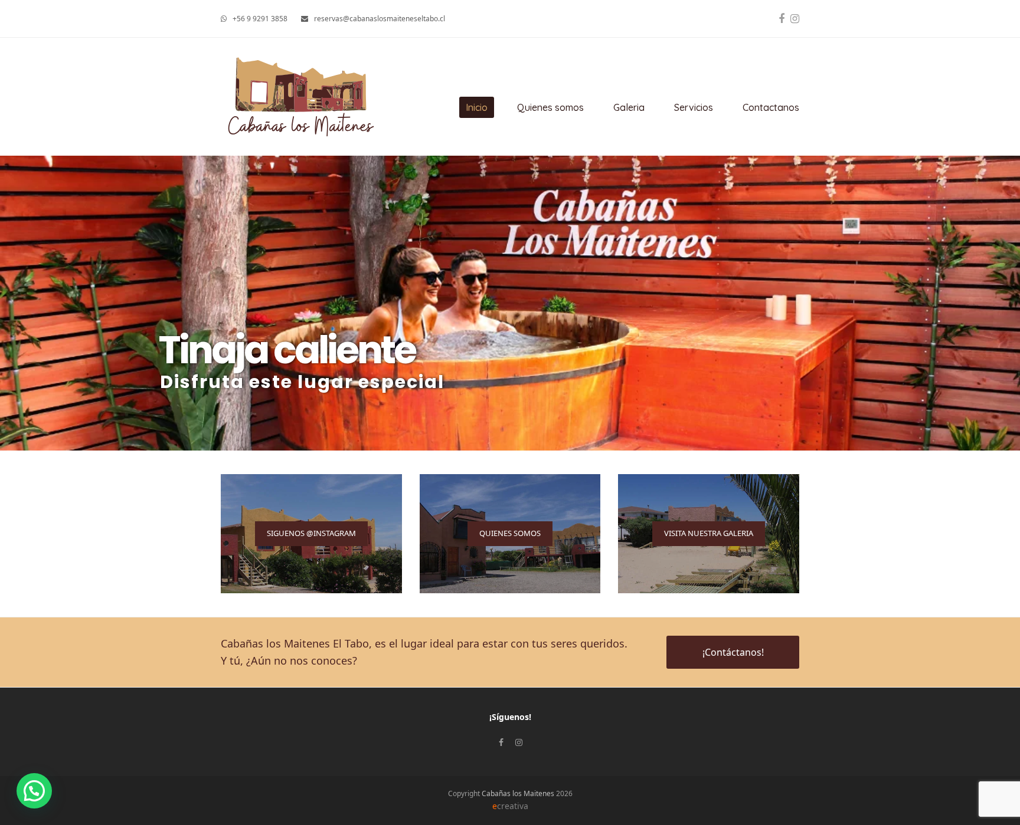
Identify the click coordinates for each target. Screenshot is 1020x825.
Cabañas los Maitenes (518, 793)
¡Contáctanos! (733, 652)
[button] (34, 790)
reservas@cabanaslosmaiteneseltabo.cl (379, 19)
